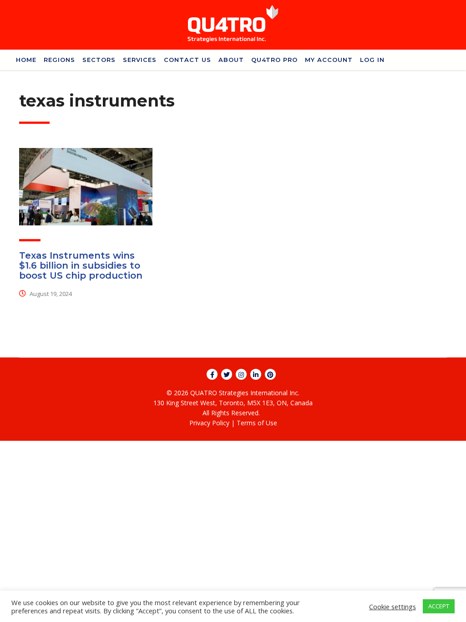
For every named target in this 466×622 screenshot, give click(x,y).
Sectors (99, 59)
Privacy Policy (209, 422)
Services (140, 59)
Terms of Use (257, 422)
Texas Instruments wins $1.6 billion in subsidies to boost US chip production (80, 265)
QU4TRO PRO (274, 59)
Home (26, 59)
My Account (329, 59)
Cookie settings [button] (392, 606)
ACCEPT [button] (438, 606)
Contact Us (187, 59)
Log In (372, 59)
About (231, 59)
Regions (59, 59)
